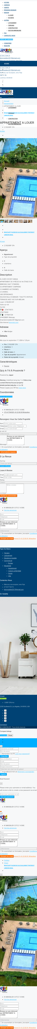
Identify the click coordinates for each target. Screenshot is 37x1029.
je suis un (3, 431)
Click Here (22, 388)
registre (7, 46)
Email (11, 115)
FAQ (5, 33)
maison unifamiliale (14, 571)
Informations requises (8, 452)
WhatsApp (7, 113)
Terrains (11, 25)
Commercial (8, 560)
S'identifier (7, 43)
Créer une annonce (6, 39)
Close (10, 735)
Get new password (7, 797)
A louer (10, 15)
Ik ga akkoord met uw (18, 772)
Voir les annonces (6, 397)
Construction (13, 28)
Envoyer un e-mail (7, 538)
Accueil (6, 2)
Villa (9, 576)
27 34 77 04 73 (5, 55)
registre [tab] (7, 742)
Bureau (10, 563)
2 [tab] (5, 713)
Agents (6, 7)
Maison (6, 12)
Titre (1, 477)
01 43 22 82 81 (18, 412)
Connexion (3, 724)
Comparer (3, 735)
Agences (7, 5)
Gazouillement (23, 113)
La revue (3, 493)
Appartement (12, 568)
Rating (2, 480)
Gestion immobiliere (14, 30)
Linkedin (7, 115)
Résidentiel (7, 566)
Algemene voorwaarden (26, 772)
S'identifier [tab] (8, 739)
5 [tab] (5, 721)
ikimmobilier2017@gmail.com (10, 58)
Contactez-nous (9, 35)
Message (3, 444)
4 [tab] (5, 718)
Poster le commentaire (8, 496)
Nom (1, 423)
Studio (10, 573)
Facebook (14, 113)
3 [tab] (5, 715)
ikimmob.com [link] (13, 322)
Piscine (6, 366)
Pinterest (31, 113)
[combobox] (18, 1020)
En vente (11, 17)
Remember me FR (8, 754)
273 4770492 (8, 412)
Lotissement (12, 23)
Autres (6, 20)
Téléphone (3, 426)
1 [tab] (5, 710)
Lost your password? (22, 754)
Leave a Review (5, 466)
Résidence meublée (10, 10)
